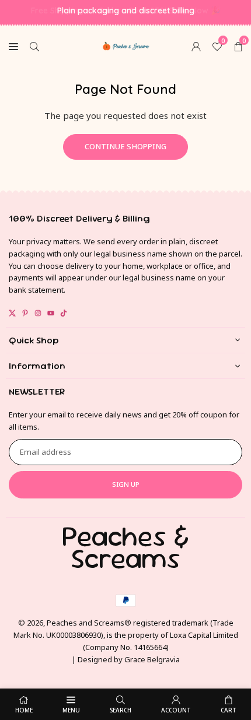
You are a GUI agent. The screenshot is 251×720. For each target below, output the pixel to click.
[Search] (34, 45)
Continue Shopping (125, 146)
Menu (71, 710)
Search (120, 710)
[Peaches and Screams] (126, 44)
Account (176, 710)
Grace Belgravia (152, 659)
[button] (238, 45)
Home (24, 710)
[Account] (196, 45)
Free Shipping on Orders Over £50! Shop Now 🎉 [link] (126, 11)
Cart (228, 710)
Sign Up (126, 484)
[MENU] (13, 45)
